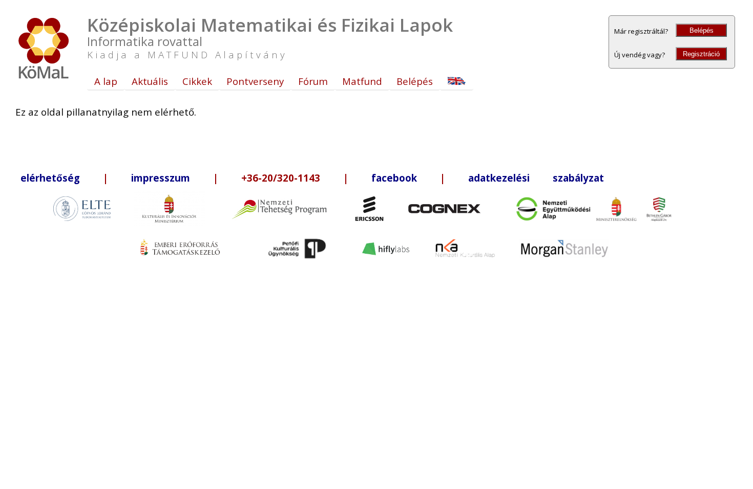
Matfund (362, 81)
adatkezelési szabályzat (536, 177)
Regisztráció (701, 54)
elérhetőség (50, 177)
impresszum (160, 177)
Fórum (313, 81)
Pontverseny (255, 81)
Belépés (701, 30)
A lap (105, 81)
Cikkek (197, 81)
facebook (394, 177)
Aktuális (150, 81)
